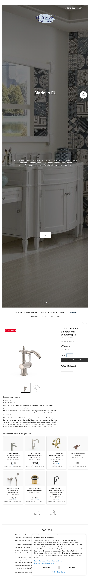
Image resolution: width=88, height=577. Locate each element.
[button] (67, 369)
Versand (67, 349)
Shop (62, 338)
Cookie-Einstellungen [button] (59, 572)
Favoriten (37, 514)
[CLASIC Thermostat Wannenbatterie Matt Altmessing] (56, 443)
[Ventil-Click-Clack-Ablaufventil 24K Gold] (35, 478)
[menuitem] (83, 323)
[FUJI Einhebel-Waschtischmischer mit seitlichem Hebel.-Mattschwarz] (56, 478)
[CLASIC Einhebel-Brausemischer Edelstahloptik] (13, 478)
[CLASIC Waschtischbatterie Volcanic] (78, 443)
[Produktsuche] (83, 95)
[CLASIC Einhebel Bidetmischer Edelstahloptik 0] (25, 388)
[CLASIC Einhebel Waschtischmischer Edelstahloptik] (13, 443)
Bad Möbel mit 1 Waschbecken (26, 312)
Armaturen (72, 312)
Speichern (12, 330)
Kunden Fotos (55, 316)
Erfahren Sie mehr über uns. (44, 563)
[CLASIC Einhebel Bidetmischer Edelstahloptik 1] (36, 388)
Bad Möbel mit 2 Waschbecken (53, 312)
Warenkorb (53, 514)
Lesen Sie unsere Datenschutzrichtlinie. (48, 561)
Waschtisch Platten (38, 316)
